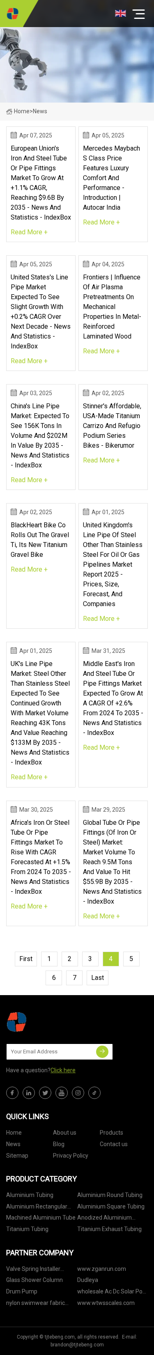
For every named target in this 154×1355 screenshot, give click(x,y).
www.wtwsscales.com (106, 1303)
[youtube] (61, 1093)
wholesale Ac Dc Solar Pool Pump (112, 1293)
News (13, 1144)
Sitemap (17, 1155)
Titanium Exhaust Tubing (109, 1229)
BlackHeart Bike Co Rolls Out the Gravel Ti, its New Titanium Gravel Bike (40, 539)
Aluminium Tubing (29, 1195)
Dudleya (87, 1280)
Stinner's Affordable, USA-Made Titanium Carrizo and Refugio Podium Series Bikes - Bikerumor (112, 425)
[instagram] (78, 1093)
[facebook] (12, 1093)
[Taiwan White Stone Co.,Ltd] (12, 13)
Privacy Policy (70, 1155)
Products (111, 1132)
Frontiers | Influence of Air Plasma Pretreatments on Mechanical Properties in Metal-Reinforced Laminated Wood (112, 306)
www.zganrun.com (101, 1269)
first (25, 959)
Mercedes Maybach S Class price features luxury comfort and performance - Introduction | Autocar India (111, 177)
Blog (58, 1144)
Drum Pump (21, 1291)
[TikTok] (94, 1093)
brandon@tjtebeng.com (77, 1345)
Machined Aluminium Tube (41, 1217)
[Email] (102, 1052)
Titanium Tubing (27, 1229)
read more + (29, 232)
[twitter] (45, 1093)
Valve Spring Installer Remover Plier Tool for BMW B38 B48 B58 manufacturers (35, 1270)
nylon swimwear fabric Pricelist (35, 1304)
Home (22, 111)
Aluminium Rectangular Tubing (36, 1208)
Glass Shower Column (34, 1280)
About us (64, 1132)
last (97, 978)
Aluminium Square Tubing (111, 1206)
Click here (63, 1070)
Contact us (114, 1144)
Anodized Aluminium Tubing (104, 1219)
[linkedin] (29, 1093)
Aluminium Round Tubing (110, 1195)
